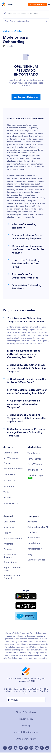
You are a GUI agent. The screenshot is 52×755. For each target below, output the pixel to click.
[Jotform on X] (10, 748)
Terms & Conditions (26, 712)
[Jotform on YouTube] (37, 748)
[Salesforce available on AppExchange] (26, 616)
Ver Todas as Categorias (26, 97)
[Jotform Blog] (26, 748)
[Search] (5, 13)
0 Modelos (9, 46)
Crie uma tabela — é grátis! (37, 4)
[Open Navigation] (49, 4)
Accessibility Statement (26, 732)
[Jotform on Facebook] (5, 748)
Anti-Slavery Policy (26, 738)
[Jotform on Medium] (21, 748)
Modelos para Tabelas (12, 31)
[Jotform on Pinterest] (31, 748)
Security (26, 725)
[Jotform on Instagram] (42, 748)
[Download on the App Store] (26, 605)
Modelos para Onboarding (15, 39)
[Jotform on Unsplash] (47, 748)
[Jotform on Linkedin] (15, 748)
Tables (10, 4)
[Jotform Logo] (3, 4)
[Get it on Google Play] (26, 596)
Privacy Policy (26, 718)
